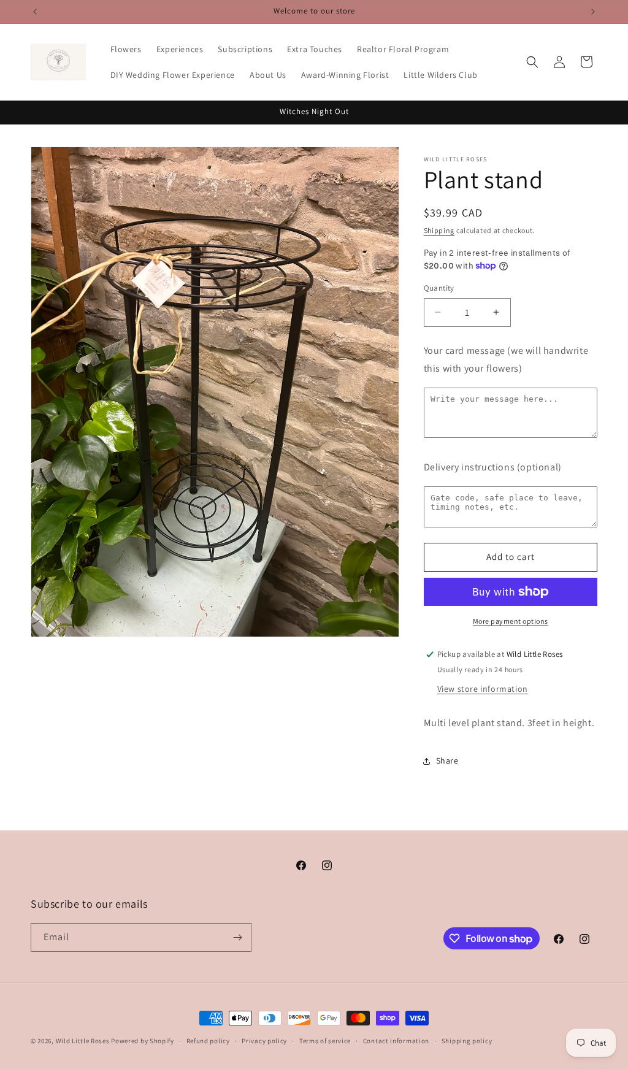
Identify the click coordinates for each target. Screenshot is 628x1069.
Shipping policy (467, 1040)
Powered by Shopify (142, 1040)
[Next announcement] (593, 11)
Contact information (396, 1040)
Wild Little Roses (83, 1040)
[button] (532, 61)
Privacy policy (264, 1040)
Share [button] (447, 760)
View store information (482, 688)
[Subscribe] (237, 937)
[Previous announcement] (34, 11)
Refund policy (208, 1040)
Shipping (439, 230)
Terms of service (325, 1040)
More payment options (510, 621)
